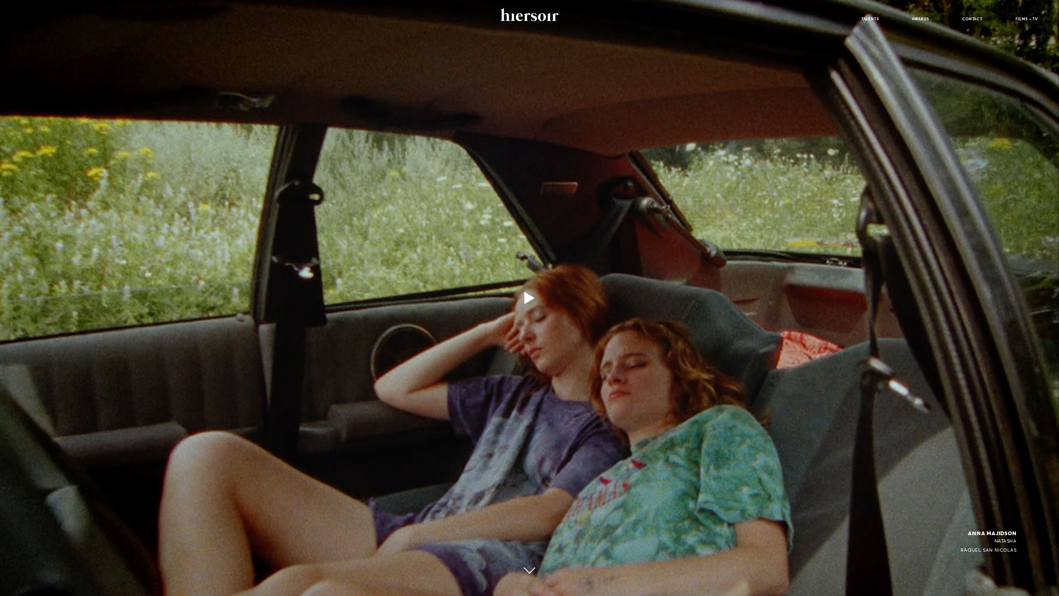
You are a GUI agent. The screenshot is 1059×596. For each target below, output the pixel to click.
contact (972, 19)
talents (870, 19)
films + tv (1027, 19)
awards (920, 19)
